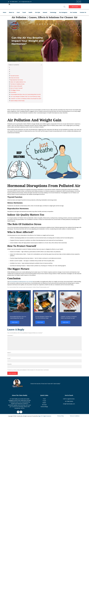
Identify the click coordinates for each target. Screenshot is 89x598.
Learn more (14, 322)
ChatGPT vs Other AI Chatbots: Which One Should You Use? (26, 98)
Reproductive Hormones (16, 80)
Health (30, 12)
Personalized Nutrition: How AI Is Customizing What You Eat (26, 94)
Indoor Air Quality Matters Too (18, 82)
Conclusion (13, 92)
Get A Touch (75, 6)
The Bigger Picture (15, 90)
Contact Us (83, 12)
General (45, 12)
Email (9, 358)
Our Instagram (63, 12)
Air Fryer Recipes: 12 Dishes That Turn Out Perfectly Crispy (25, 96)
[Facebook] (77, 2)
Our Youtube (73, 12)
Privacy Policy (60, 416)
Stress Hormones (14, 78)
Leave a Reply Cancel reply (17, 100)
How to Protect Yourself (16, 88)
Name (9, 352)
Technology (53, 12)
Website (9, 364)
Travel (24, 12)
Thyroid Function (14, 75)
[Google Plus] (80, 2)
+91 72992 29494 (69, 401)
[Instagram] (21, 412)
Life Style (37, 12)
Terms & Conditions (74, 416)
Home (4, 12)
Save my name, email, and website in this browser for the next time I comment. (28, 370)
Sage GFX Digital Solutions (44, 416)
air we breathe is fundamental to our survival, (21, 281)
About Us (11, 12)
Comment (10, 335)
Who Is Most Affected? (16, 86)
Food (18, 12)
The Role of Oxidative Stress (17, 84)
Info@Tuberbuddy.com (69, 404)
